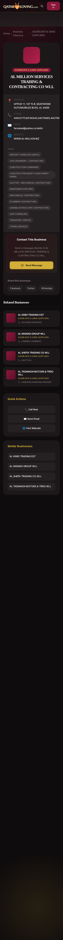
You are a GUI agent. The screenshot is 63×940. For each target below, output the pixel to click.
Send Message (34, 265)
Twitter (31, 288)
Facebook (15, 288)
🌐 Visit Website (32, 428)
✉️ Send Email (31, 418)
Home (6, 33)
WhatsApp (46, 288)
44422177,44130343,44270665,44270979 (38, 118)
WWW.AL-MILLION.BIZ (26, 138)
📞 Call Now (31, 409)
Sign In (53, 6)
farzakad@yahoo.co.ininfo (28, 128)
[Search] (42, 6)
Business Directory (18, 33)
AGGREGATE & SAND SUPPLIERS (43, 33)
